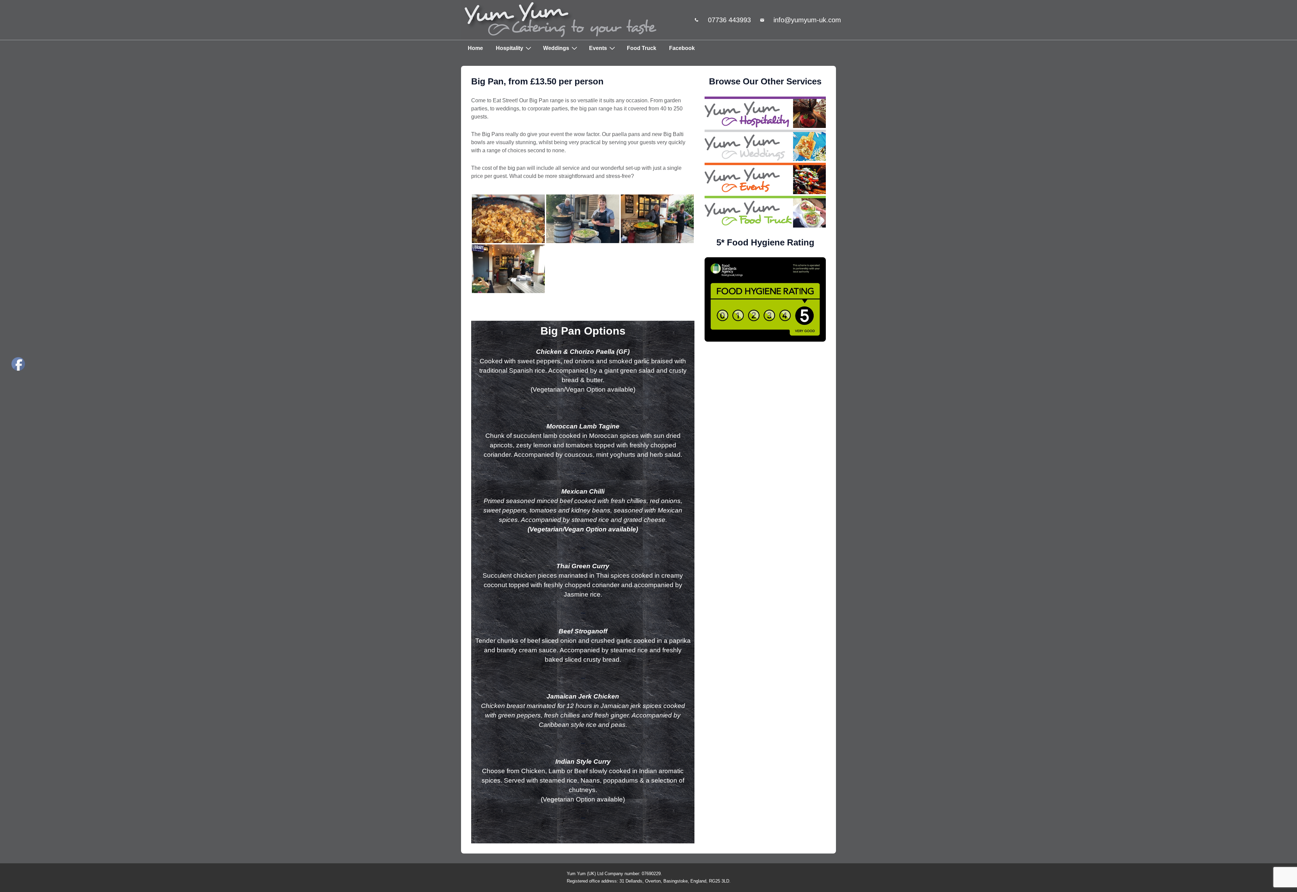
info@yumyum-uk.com (807, 20)
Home (475, 48)
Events (598, 48)
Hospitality (509, 48)
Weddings (556, 48)
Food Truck (641, 48)
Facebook (682, 48)
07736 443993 (729, 20)
